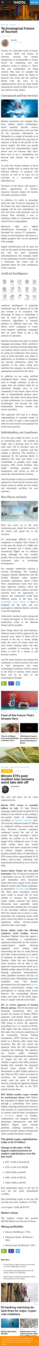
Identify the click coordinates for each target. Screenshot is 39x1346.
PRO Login (34, 2)
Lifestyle (13, 25)
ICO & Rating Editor (16, 42)
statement (9, 1115)
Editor (12, 788)
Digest (12, 767)
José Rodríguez (15, 786)
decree (35, 984)
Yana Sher (14, 40)
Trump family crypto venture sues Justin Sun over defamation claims (19, 1266)
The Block (20, 888)
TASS (32, 957)
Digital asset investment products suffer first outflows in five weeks (19, 1278)
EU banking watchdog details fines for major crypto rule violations (18, 1272)
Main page (4, 25)
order (18, 1026)
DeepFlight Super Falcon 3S (15, 601)
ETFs (16, 767)
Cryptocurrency (24, 767)
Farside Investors (23, 820)
